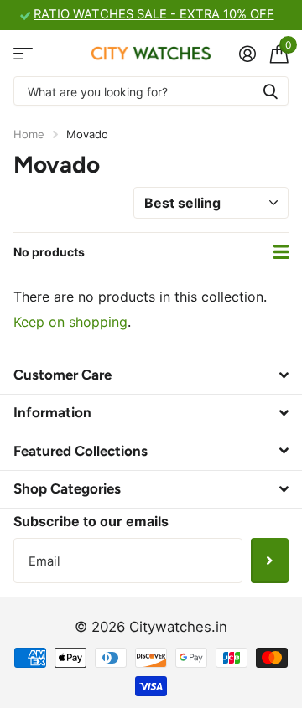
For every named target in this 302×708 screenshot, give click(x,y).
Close (151, 374)
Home (28, 134)
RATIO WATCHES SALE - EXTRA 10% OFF (154, 14)
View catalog (23, 53)
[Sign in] (247, 54)
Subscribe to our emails (91, 521)
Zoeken (270, 91)
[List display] (281, 252)
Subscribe (270, 560)
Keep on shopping (70, 321)
